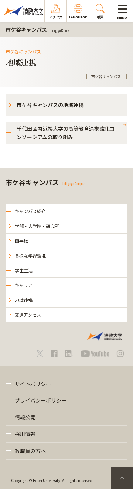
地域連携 (24, 300)
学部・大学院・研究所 (37, 226)
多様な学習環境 (30, 255)
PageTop (122, 478)
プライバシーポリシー (40, 400)
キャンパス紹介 (30, 211)
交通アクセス (28, 315)
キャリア (24, 285)
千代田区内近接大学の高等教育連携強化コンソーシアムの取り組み (66, 132)
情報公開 (25, 417)
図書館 (21, 241)
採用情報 (25, 433)
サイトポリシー (33, 383)
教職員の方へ (30, 450)
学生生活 (24, 270)
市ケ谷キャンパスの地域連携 (50, 105)
